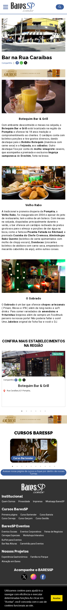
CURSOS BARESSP (33, 433)
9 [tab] (49, 466)
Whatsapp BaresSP (55, 501)
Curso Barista (46, 514)
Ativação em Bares (11, 561)
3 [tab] (31, 411)
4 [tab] (35, 411)
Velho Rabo (33, 205)
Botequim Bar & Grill (33, 119)
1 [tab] (21, 411)
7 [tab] (40, 466)
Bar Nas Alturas (9, 543)
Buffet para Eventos (12, 540)
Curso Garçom (26, 518)
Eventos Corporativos (30, 531)
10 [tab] (54, 466)
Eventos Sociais (9, 531)
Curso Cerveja (8, 518)
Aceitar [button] (56, 598)
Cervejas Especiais (11, 535)
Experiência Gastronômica (14, 557)
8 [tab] (45, 466)
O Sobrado (33, 298)
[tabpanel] (33, 379)
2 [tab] (26, 411)
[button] (34, 605)
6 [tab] (45, 411)
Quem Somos (8, 501)
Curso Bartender (28, 514)
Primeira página (9, 514)
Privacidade (24, 501)
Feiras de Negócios (53, 531)
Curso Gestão (42, 518)
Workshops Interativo (33, 535)
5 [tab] (40, 411)
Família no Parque (39, 557)
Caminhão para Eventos (32, 543)
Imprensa (37, 501)
